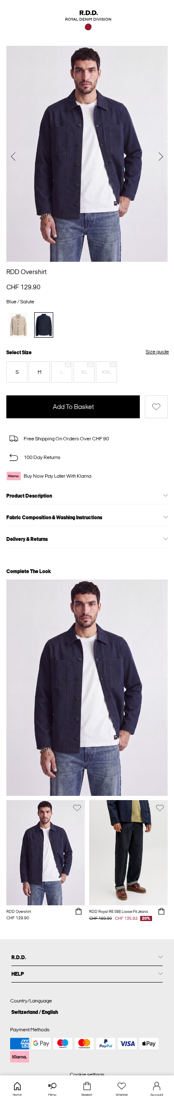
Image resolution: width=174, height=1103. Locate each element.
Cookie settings (87, 1075)
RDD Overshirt (26, 272)
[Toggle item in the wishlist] (156, 406)
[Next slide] (161, 157)
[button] (16, 372)
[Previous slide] (13, 157)
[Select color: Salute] (43, 324)
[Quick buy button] (78, 911)
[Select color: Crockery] (18, 324)
